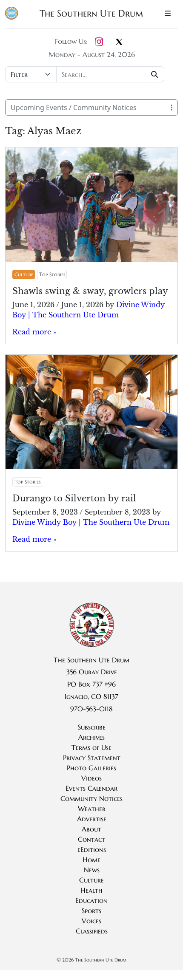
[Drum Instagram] (99, 42)
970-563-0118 (91, 708)
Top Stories (52, 274)
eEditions (91, 849)
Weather (92, 808)
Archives (91, 737)
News (92, 869)
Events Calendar (91, 788)
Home (91, 859)
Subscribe (92, 727)
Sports (91, 910)
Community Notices (91, 798)
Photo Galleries (91, 768)
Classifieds (92, 931)
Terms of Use (91, 747)
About (91, 829)
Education (91, 900)
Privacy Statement (91, 757)
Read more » (34, 332)
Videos (91, 778)
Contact (91, 839)
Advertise (91, 818)
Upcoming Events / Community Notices (74, 107)
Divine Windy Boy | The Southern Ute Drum (90, 522)
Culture (23, 274)
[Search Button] (154, 74)
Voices (91, 920)
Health (91, 890)
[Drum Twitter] (119, 42)
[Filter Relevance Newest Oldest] (86, 74)
